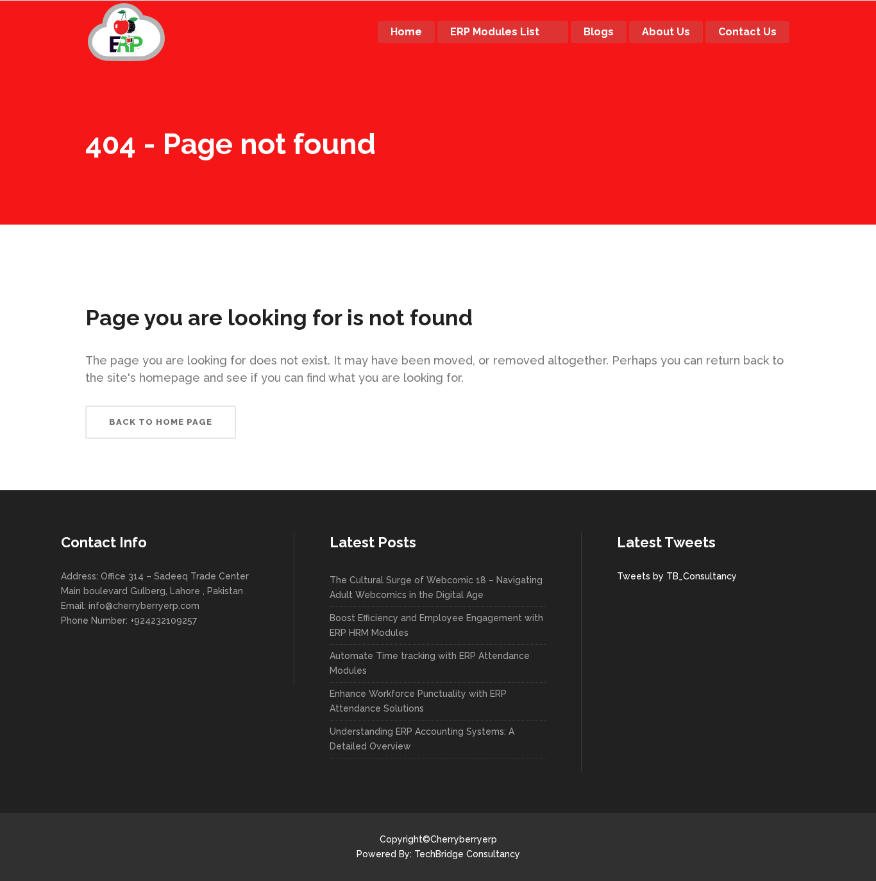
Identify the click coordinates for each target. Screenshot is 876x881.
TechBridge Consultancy (467, 854)
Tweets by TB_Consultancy (677, 576)
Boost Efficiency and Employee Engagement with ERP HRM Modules (436, 625)
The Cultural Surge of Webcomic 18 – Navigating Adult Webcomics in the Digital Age (436, 587)
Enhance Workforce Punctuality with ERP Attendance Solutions (418, 701)
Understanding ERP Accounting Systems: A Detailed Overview (422, 738)
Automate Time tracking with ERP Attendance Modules (430, 663)
